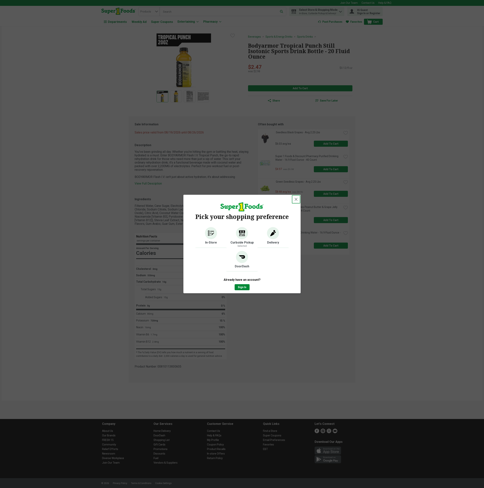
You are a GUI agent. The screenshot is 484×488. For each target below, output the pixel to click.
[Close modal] (296, 199)
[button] (210, 237)
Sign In (242, 287)
